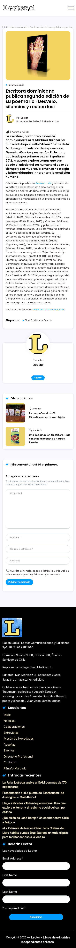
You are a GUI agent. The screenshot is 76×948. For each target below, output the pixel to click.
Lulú (49, 183)
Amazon (40, 183)
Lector (24, 117)
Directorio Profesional (18, 756)
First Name (9, 875)
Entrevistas (11, 732)
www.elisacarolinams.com (49, 309)
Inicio (5, 27)
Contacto (10, 762)
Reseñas (9, 744)
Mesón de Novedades (19, 738)
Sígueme (38, 378)
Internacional (19, 27)
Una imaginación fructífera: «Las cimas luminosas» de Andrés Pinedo (49, 438)
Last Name (9, 891)
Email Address (12, 858)
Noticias (9, 721)
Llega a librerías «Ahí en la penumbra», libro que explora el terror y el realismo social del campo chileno (34, 807)
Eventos (9, 750)
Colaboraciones (14, 726)
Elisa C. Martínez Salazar (38, 320)
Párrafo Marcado (15, 768)
